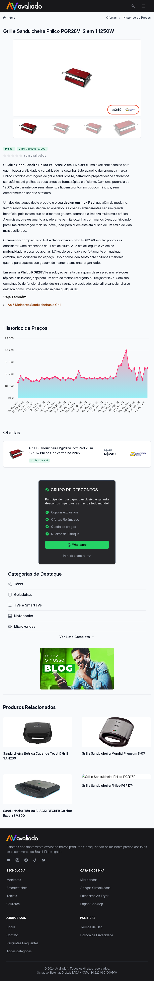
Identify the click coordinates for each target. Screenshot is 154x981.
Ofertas (111, 17)
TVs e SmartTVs (28, 605)
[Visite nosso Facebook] (26, 860)
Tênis (18, 584)
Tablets (11, 896)
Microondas (88, 880)
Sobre (10, 927)
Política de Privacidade (96, 935)
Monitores (13, 880)
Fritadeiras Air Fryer (94, 896)
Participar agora (74, 555)
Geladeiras (23, 594)
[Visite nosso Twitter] (44, 860)
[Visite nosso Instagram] (17, 860)
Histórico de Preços (137, 17)
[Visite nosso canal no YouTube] (8, 860)
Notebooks (23, 616)
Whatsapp (79, 544)
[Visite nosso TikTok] (35, 860)
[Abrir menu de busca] (133, 6)
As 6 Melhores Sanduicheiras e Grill (34, 305)
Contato (12, 935)
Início (11, 17)
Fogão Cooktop (91, 904)
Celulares (13, 904)
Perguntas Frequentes (22, 943)
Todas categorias (19, 951)
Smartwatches (16, 888)
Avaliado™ (61, 968)
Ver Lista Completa (74, 637)
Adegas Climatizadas (95, 888)
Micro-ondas (24, 626)
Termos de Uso (91, 927)
